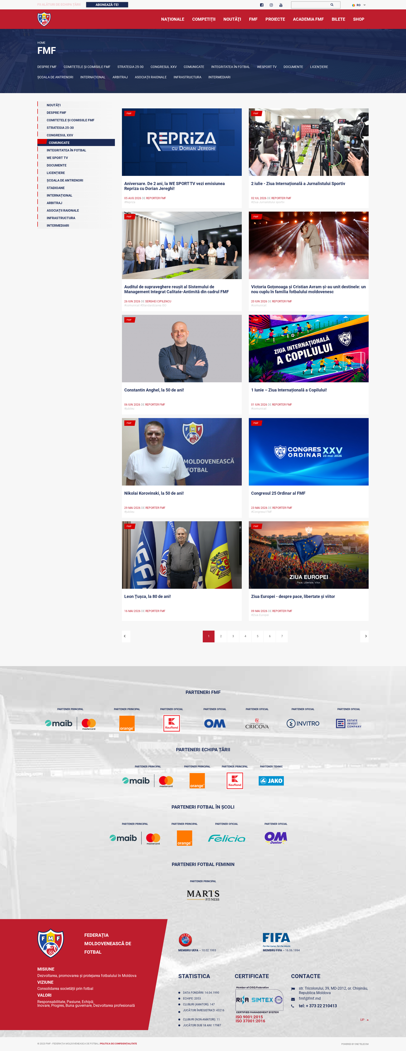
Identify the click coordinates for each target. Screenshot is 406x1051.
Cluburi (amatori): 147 (199, 1004)
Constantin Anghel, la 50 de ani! (154, 389)
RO (358, 5)
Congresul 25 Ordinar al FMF (278, 493)
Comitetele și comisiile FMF (87, 67)
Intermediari (219, 77)
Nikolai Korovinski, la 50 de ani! (154, 493)
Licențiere (319, 67)
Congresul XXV (164, 67)
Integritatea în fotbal (230, 67)
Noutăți (54, 105)
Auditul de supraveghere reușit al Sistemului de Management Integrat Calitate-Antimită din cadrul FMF (176, 289)
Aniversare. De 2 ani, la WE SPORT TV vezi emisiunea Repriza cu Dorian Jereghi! (174, 186)
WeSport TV (267, 67)
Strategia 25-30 (130, 67)
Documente (293, 67)
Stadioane (56, 188)
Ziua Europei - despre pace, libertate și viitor (293, 596)
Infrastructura (187, 77)
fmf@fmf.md (310, 998)
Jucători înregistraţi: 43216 (203, 1012)
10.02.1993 (209, 950)
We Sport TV (57, 158)
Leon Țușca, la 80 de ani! (147, 596)
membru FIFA (272, 950)
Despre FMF (47, 67)
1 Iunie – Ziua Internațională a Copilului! (289, 389)
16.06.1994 (292, 950)
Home (41, 42)
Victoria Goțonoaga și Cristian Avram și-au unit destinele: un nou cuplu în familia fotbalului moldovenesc (308, 289)
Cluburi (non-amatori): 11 (202, 1019)
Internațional (92, 77)
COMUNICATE (194, 67)
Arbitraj (120, 77)
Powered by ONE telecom (355, 1044)
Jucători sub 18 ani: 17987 (203, 1025)
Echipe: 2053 (192, 998)
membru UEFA (188, 950)
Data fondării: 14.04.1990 (202, 992)
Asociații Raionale (151, 77)
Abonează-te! (107, 5)
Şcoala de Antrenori (55, 77)
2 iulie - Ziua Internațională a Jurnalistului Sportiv (298, 183)
